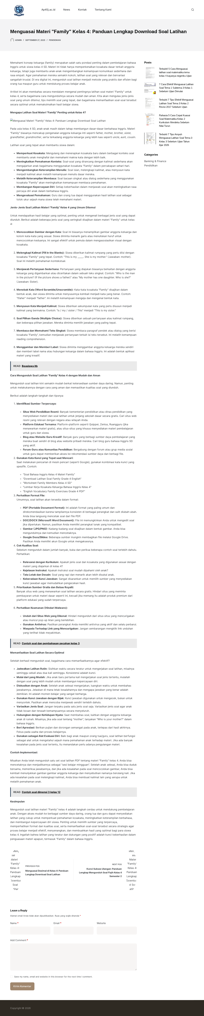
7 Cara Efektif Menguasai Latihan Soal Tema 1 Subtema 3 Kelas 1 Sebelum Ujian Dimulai (176, 88)
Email (57, 923)
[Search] (192, 9)
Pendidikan (55, 40)
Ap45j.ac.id (48, 9)
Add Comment (19, 940)
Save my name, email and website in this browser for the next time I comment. (53, 976)
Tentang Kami (103, 9)
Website (101, 923)
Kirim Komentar (22, 986)
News (66, 9)
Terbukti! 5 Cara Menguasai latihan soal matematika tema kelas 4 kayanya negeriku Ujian (175, 72)
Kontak (82, 9)
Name (14, 923)
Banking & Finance (155, 161)
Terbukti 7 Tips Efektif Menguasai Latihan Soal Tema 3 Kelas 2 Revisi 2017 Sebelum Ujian (176, 103)
